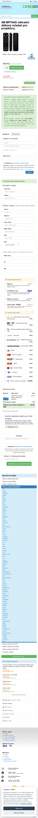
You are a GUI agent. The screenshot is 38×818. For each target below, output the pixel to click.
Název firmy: (7, 255)
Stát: (5, 242)
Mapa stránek (7, 759)
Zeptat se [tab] (6, 134)
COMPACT (5, 517)
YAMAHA (5, 639)
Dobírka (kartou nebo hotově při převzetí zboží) (20, 318)
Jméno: (6, 209)
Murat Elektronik (7, 574)
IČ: (5, 262)
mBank (23, 363)
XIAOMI (5, 635)
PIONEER (5, 591)
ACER (4, 491)
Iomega (4, 550)
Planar (4, 593)
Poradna (6, 754)
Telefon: (6, 195)
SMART (5, 609)
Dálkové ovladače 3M (29, 83)
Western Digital (6, 633)
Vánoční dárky (8, 707)
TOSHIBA (5, 617)
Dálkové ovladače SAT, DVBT (10, 644)
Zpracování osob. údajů (10, 761)
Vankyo (4, 627)
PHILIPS (5, 589)
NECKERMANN (7, 578)
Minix (4, 570)
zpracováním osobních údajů (21, 163)
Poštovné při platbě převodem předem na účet (20, 330)
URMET (5, 625)
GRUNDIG (5, 538)
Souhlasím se (16, 163)
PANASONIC (6, 587)
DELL (4, 518)
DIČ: (5, 268)
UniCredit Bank (27, 346)
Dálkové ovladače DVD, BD (10, 484)
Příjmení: (7, 216)
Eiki (4, 524)
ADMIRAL (5, 493)
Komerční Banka (23, 368)
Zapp (4, 641)
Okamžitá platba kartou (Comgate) (20, 324)
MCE (4, 566)
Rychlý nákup (11, 71)
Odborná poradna (8, 710)
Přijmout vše (19, 808)
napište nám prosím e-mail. (26, 169)
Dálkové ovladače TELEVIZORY (11, 646)
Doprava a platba (8, 735)
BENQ (4, 509)
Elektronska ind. (7, 526)
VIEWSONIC (6, 629)
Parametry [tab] (16, 134)
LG (3, 558)
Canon (4, 513)
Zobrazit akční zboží (19, 656)
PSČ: (6, 235)
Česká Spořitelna (22, 376)
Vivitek (4, 631)
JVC (4, 552)
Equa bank (23, 335)
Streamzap (5, 613)
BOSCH (5, 511)
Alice (4, 497)
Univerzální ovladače (8, 652)
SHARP (5, 605)
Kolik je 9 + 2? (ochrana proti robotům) (15, 456)
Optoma (5, 583)
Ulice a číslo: (8, 222)
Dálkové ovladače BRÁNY (9, 481)
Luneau (4, 560)
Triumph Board (6, 621)
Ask (4, 503)
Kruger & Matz (6, 554)
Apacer (4, 499)
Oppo (4, 581)
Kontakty (6, 734)
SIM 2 (4, 607)
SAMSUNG (5, 599)
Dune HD (5, 522)
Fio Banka (22, 372)
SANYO (5, 601)
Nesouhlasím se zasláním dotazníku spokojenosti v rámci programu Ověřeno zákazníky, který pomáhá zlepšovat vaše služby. (19, 450)
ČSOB (22, 350)
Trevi (4, 619)
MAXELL (5, 564)
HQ (3, 544)
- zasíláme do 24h (12, 700)
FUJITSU (5, 536)
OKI (4, 580)
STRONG (5, 615)
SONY (4, 611)
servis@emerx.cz (7, 1)
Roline (4, 597)
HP (3, 542)
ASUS (4, 505)
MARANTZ (5, 562)
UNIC (4, 623)
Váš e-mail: (7, 189)
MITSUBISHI (6, 572)
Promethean (6, 595)
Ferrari (4, 534)
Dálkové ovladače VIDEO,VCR (10, 649)
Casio (4, 515)
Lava (4, 556)
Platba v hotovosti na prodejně (21, 381)
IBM (4, 546)
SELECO (5, 603)
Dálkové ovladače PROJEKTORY (11, 486)
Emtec (4, 528)
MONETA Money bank (27, 340)
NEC (4, 576)
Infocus (4, 548)
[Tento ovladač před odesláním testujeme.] (31, 57)
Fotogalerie (7, 717)
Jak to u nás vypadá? (9, 737)
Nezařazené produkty (9, 740)
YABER (5, 637)
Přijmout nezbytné (19, 812)
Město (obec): (8, 228)
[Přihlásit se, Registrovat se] (27, 6)
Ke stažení (7, 758)
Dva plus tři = (7, 156)
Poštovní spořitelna (22, 354)
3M (3, 489)
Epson (4, 530)
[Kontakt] (24, 6)
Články (6, 756)
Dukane (5, 520)
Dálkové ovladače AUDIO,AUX (10, 478)
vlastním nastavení (26, 803)
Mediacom (5, 568)
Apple (4, 501)
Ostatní (4, 586)
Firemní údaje (18, 252)
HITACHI (5, 540)
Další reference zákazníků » (19, 695)
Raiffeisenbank (24, 359)
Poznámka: (19, 436)
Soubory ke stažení (9, 714)
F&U (4, 532)
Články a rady (7, 721)
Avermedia (5, 507)
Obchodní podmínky (9, 738)
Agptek (4, 495)
